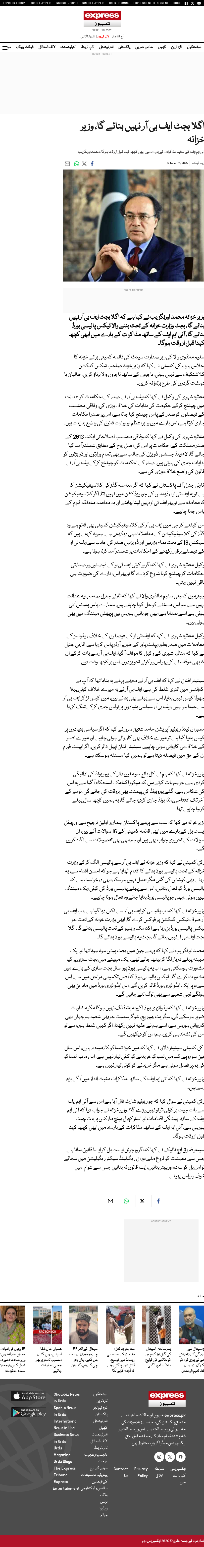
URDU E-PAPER (41, 3)
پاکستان (124, 47)
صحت (102, 1462)
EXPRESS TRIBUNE (15, 3)
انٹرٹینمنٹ (68, 47)
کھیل (162, 47)
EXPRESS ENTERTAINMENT (151, 3)
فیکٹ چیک (25, 47)
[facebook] (158, 1201)
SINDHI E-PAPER (93, 3)
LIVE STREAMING (119, 3)
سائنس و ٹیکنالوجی (94, 1488)
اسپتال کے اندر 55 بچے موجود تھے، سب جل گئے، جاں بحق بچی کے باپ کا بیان (83, 1357)
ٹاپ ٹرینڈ (87, 47)
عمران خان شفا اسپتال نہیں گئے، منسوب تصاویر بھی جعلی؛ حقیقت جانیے (48, 1360)
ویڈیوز (103, 1509)
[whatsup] (126, 1201)
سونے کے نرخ (98, 1468)
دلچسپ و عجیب (95, 1455)
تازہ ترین (176, 47)
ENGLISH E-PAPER (66, 3)
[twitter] (142, 1201)
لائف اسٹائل (47, 47)
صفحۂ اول (194, 47)
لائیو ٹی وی (103, 36)
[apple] (32, 1396)
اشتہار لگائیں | (89, 36)
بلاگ (103, 1495)
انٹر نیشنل (106, 47)
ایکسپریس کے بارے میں (178, 1476)
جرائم (104, 1515)
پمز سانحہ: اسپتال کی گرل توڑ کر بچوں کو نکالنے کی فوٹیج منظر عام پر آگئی (158, 1357)
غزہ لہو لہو (100, 1408)
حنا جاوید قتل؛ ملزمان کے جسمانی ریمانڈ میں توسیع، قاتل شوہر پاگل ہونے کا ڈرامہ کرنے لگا (121, 1360)
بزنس (103, 1502)
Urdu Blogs (63, 1462)
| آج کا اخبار (116, 36)
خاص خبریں (144, 47)
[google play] (32, 1412)
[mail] (110, 1201)
